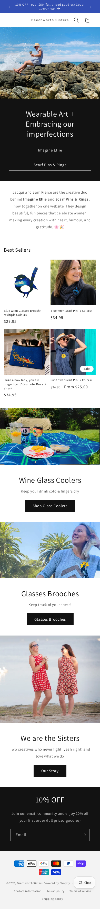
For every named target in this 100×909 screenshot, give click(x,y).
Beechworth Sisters (30, 883)
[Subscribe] (83, 835)
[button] (10, 20)
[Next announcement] (90, 6)
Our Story (50, 770)
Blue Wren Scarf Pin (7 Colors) (71, 311)
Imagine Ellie (50, 150)
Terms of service (80, 891)
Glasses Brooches (50, 619)
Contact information (28, 891)
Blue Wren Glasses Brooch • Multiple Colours (23, 313)
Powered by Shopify (57, 883)
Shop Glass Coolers (50, 505)
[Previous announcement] (9, 6)
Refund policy (55, 891)
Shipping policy (52, 899)
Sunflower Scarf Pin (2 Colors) (71, 380)
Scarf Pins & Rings (50, 164)
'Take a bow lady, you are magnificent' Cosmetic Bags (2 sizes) (25, 384)
